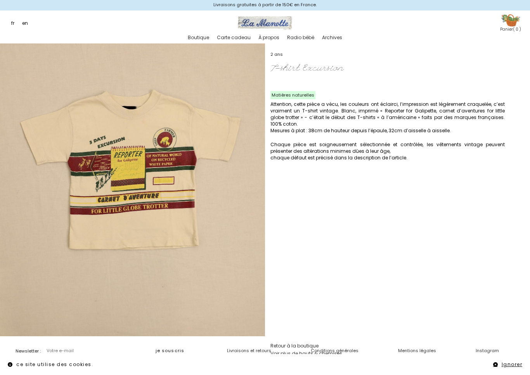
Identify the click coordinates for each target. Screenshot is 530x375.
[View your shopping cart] (510, 20)
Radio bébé (300, 37)
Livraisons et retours (249, 350)
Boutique (198, 37)
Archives (332, 37)
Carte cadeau (234, 37)
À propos (268, 37)
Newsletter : (28, 351)
